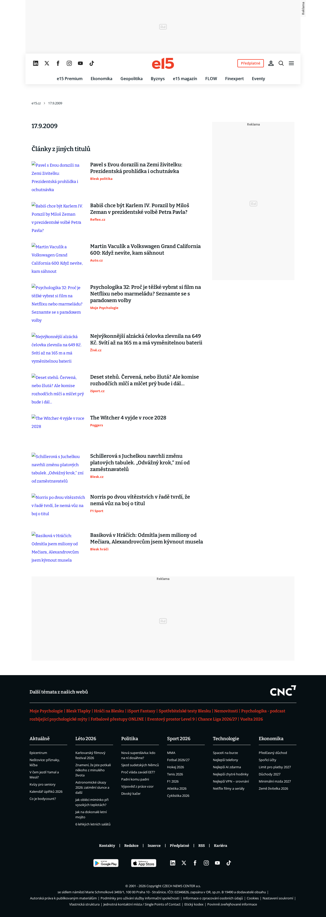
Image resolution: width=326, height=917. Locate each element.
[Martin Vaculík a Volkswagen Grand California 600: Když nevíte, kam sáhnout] (58, 259)
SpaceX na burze (225, 752)
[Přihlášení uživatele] (271, 63)
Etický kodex (193, 904)
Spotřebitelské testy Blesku (185, 711)
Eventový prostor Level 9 (171, 719)
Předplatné (179, 846)
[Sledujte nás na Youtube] (80, 63)
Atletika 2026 (176, 788)
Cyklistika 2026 (178, 795)
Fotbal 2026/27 (178, 760)
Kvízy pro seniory (43, 784)
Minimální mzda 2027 (275, 781)
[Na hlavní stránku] (163, 63)
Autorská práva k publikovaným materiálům (63, 898)
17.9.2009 (55, 103)
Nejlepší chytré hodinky (231, 774)
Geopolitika (131, 78)
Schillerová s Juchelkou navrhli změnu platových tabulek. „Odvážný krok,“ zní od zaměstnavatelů (140, 462)
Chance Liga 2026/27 (217, 719)
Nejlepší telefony (225, 760)
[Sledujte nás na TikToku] (92, 63)
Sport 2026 (179, 738)
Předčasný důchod (273, 752)
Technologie (226, 738)
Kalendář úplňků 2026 (46, 791)
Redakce (131, 846)
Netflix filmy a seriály (228, 788)
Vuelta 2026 (251, 719)
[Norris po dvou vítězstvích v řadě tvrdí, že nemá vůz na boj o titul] (58, 508)
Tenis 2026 (175, 774)
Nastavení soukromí (278, 898)
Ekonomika (101, 78)
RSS (201, 846)
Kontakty (107, 846)
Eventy (258, 78)
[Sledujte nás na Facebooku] (58, 63)
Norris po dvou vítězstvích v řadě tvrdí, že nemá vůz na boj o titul (140, 500)
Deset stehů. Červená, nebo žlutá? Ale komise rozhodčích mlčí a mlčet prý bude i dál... (144, 380)
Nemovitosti (226, 711)
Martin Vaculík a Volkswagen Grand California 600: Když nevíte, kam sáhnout (145, 249)
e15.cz (36, 103)
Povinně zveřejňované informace (232, 904)
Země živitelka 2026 (273, 788)
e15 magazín (185, 78)
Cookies (253, 898)
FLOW (211, 78)
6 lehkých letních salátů (93, 824)
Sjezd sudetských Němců (140, 765)
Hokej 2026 (175, 767)
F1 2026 (173, 781)
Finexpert (234, 78)
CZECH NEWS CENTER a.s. (181, 886)
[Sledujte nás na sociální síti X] (47, 63)
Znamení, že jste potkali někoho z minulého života (93, 770)
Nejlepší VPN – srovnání (231, 781)
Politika (129, 738)
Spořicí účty (267, 760)
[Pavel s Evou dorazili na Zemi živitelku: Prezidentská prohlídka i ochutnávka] (58, 177)
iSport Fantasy (141, 711)
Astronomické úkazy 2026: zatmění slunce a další (92, 787)
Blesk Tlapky (78, 711)
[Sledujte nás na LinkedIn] (36, 63)
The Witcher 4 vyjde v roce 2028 (128, 418)
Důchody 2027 (269, 774)
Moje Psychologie (46, 711)
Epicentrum (38, 752)
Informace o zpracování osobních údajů (213, 898)
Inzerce (154, 846)
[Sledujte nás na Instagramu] (69, 63)
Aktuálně (40, 738)
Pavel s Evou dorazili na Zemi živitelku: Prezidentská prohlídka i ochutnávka (136, 168)
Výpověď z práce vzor (137, 786)
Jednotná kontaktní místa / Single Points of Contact (142, 904)
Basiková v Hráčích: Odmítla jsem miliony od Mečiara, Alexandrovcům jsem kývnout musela (146, 538)
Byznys (158, 78)
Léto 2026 (85, 738)
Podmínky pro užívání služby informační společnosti (140, 898)
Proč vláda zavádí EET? (138, 772)
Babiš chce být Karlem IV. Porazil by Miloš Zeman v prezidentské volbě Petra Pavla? (139, 208)
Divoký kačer (131, 793)
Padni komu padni (135, 779)
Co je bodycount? (43, 798)
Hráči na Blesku (109, 711)
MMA (171, 752)
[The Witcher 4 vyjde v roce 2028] (58, 429)
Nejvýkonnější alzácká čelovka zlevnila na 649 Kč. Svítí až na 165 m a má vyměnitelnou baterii (146, 339)
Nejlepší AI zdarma (227, 767)
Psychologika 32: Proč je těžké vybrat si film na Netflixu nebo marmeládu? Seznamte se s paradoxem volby (145, 293)
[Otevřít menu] (291, 63)
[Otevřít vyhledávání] (281, 63)
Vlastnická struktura (84, 904)
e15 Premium (70, 78)
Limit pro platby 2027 (275, 767)
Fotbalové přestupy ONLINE (117, 719)
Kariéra (220, 846)
